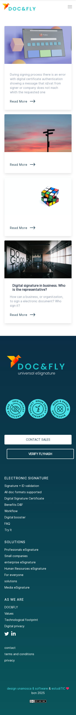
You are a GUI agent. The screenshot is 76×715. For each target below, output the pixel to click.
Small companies (16, 556)
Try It (8, 530)
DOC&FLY (11, 607)
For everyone (13, 575)
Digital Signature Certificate (24, 498)
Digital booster (15, 517)
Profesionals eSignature (21, 549)
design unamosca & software (27, 688)
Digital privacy (14, 626)
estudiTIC (58, 688)
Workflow (11, 511)
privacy (9, 660)
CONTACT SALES (38, 439)
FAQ (7, 523)
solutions (10, 581)
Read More (23, 101)
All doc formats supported (23, 492)
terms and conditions (19, 654)
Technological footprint (21, 620)
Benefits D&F (13, 504)
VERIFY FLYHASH (40, 454)
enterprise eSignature (20, 562)
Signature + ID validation (21, 486)
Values (9, 613)
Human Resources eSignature (25, 568)
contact (10, 647)
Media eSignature (17, 587)
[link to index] (19, 7)
